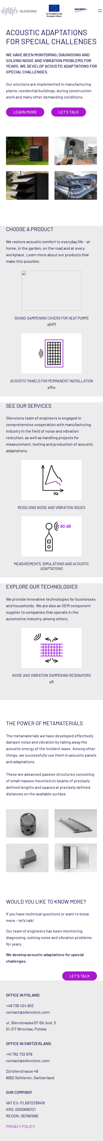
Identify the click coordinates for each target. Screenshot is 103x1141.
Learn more (25, 112)
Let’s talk (68, 112)
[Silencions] (19, 11)
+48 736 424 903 (20, 1005)
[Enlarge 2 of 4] (90, 143)
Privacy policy (20, 1126)
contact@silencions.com (28, 1012)
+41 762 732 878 (19, 1054)
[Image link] (80, 10)
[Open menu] (100, 11)
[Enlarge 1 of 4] (42, 143)
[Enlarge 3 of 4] (42, 177)
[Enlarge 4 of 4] (90, 177)
